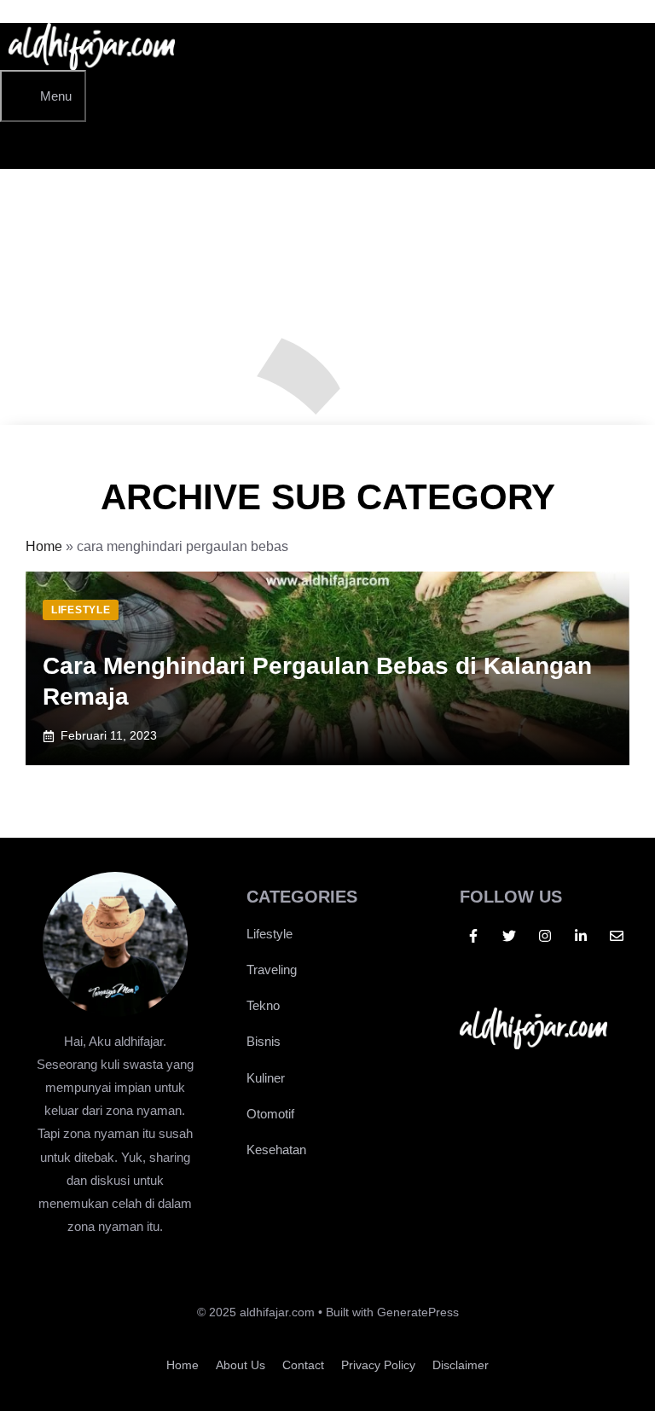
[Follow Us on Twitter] (509, 935)
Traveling (271, 969)
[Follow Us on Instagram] (545, 935)
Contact (303, 1365)
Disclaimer (460, 1365)
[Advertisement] (327, 296)
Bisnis (263, 1041)
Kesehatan (276, 1149)
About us (240, 1365)
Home (44, 546)
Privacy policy (378, 1365)
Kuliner (265, 1078)
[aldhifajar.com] (92, 65)
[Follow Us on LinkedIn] (580, 935)
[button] (25, 145)
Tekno (263, 1005)
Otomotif (270, 1113)
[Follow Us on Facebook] (473, 935)
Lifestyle (269, 933)
